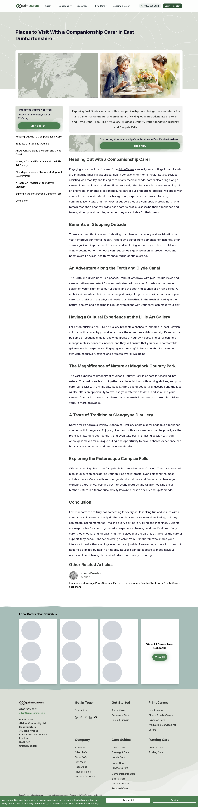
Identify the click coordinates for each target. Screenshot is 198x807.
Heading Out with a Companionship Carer (39, 136)
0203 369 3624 (151, 6)
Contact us (81, 710)
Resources (81, 766)
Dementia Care (120, 783)
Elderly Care (119, 778)
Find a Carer (119, 710)
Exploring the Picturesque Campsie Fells (38, 193)
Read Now (140, 145)
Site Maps (80, 762)
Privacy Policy (83, 771)
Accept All (128, 800)
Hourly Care (118, 757)
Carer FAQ (81, 757)
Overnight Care (120, 752)
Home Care (118, 763)
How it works (156, 710)
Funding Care (155, 752)
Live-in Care (119, 747)
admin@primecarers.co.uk (32, 713)
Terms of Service (85, 776)
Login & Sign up (120, 720)
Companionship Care (124, 773)
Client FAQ (81, 752)
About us (80, 747)
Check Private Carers (160, 715)
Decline (175, 800)
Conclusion (21, 200)
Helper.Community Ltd (33, 723)
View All (160, 657)
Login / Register (172, 6)
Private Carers (120, 768)
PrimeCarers (126, 169)
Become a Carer (121, 715)
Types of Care (156, 720)
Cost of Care (155, 747)
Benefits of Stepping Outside (32, 143)
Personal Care (120, 788)
